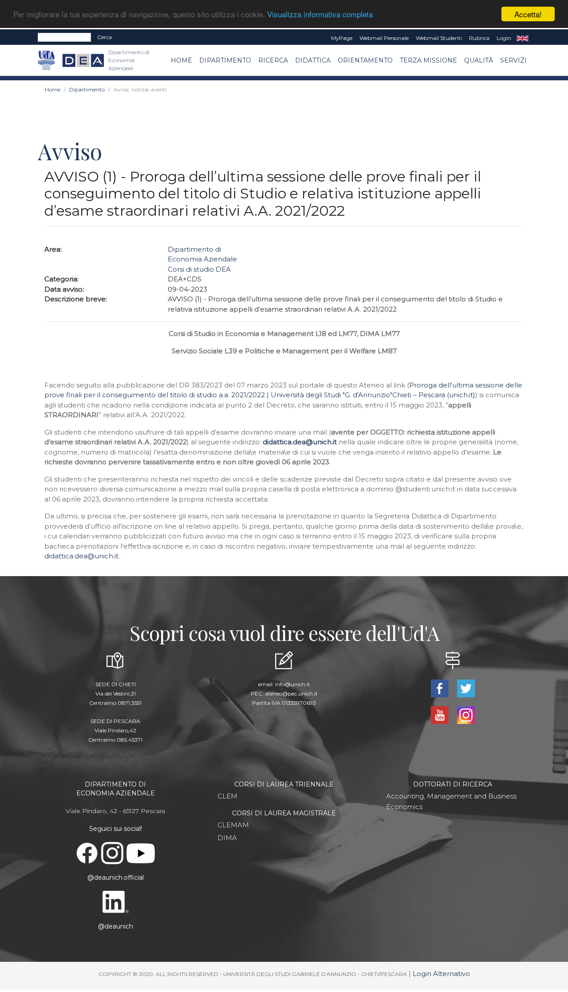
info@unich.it (292, 684)
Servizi (513, 60)
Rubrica (479, 38)
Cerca (104, 37)
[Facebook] (440, 688)
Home (181, 60)
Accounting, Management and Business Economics (451, 801)
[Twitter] (465, 688)
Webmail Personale (384, 38)
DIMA (227, 838)
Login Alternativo (441, 973)
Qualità (478, 60)
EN (522, 38)
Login (504, 38)
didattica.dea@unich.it (81, 556)
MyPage (341, 38)
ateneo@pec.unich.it (291, 693)
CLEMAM (233, 825)
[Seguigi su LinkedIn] (115, 901)
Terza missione (428, 60)
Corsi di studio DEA (199, 269)
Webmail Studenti (439, 38)
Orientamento (365, 60)
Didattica (313, 60)
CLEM (227, 796)
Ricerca (273, 60)
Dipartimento (225, 60)
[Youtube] (440, 714)
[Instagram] (465, 714)
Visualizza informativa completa (320, 14)
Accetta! (528, 14)
